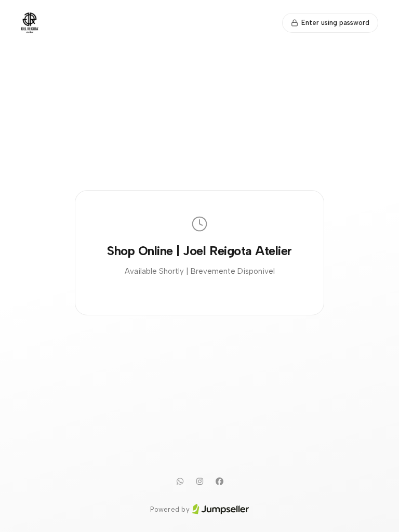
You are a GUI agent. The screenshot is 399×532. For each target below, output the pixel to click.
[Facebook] (219, 481)
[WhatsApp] (179, 481)
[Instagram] (199, 481)
